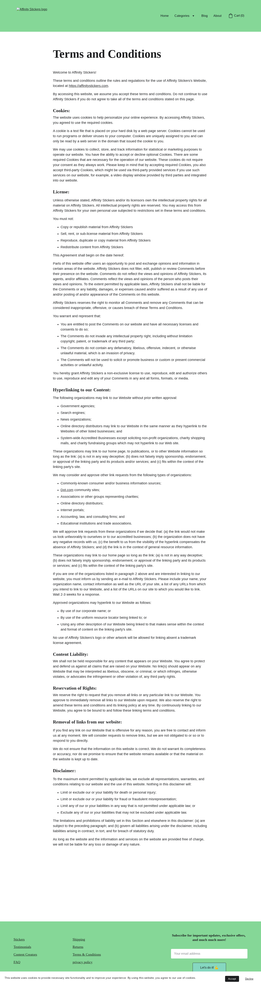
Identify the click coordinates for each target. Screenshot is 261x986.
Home (164, 15)
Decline (249, 978)
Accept (232, 978)
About (217, 15)
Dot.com (67, 490)
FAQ (17, 962)
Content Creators (25, 954)
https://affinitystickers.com (88, 86)
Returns (78, 947)
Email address (177, 947)
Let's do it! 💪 (209, 967)
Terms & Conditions (87, 954)
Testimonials (22, 947)
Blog (204, 15)
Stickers (19, 939)
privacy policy (82, 962)
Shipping (79, 939)
